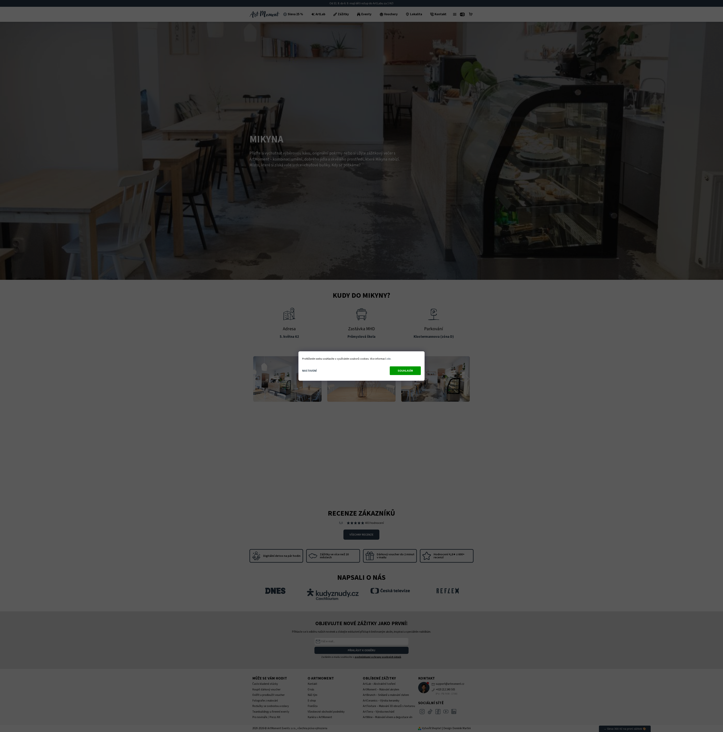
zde (388, 359)
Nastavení (309, 371)
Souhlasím (405, 371)
